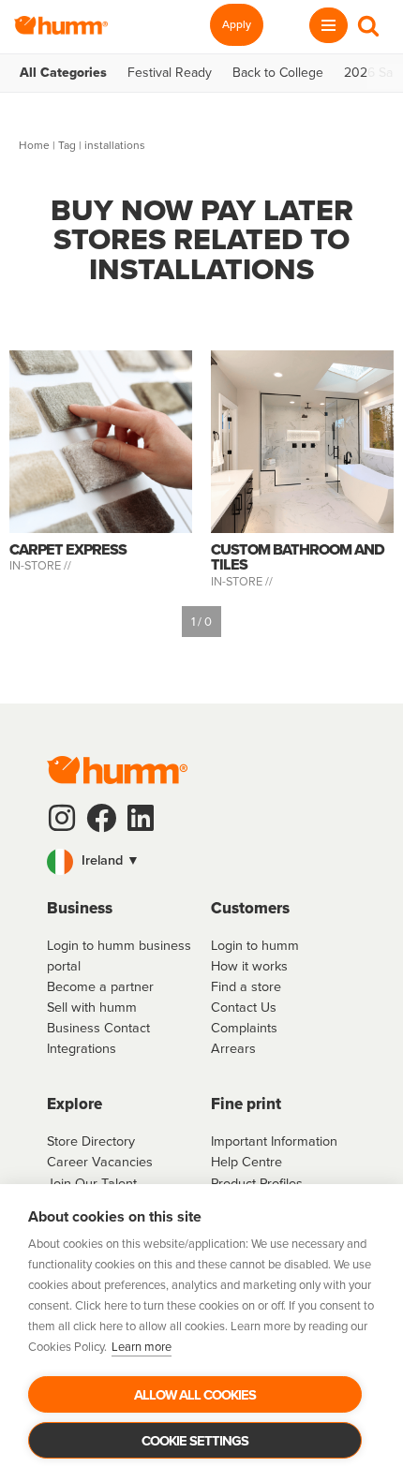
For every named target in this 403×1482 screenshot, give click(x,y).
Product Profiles (257, 1183)
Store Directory (91, 1141)
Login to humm (255, 945)
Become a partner (100, 986)
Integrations (81, 1048)
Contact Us (243, 1007)
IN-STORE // (41, 565)
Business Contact (98, 1027)
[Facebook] (101, 818)
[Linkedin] (141, 818)
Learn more (142, 1347)
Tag (67, 145)
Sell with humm (92, 1007)
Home (34, 145)
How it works (249, 966)
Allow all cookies (195, 1395)
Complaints (244, 1027)
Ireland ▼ (109, 860)
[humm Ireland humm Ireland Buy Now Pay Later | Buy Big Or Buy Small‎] (61, 25)
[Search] (368, 25)
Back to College (277, 73)
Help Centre (246, 1161)
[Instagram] (62, 818)
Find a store (246, 986)
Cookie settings (195, 1440)
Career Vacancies (100, 1161)
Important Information (274, 1141)
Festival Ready (169, 73)
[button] (201, 862)
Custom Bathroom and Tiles (297, 557)
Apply (236, 24)
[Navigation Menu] (328, 25)
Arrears (233, 1048)
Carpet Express (68, 549)
